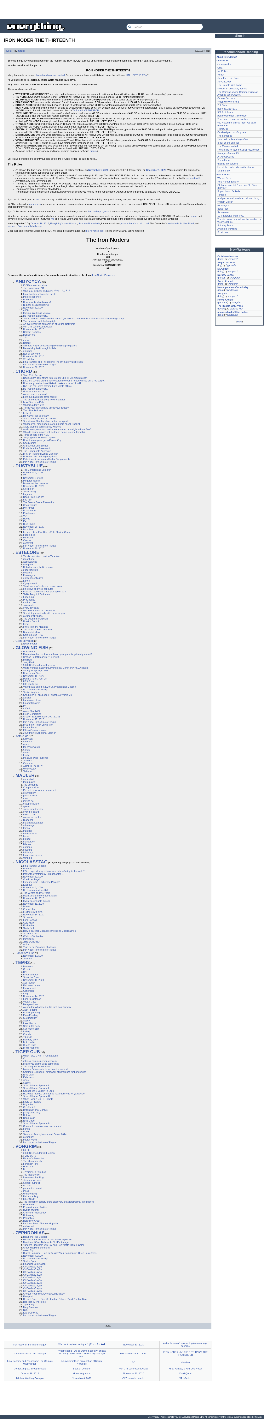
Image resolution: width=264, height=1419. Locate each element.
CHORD (23, 371)
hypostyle (231, 265)
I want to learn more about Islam (40, 895)
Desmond (28, 966)
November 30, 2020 (33, 367)
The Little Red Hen (33, 410)
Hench (220, 74)
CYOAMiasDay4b (32, 1291)
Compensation (31, 787)
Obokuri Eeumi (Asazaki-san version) (42, 1126)
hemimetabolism (32, 700)
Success (27, 760)
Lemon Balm (30, 727)
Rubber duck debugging (36, 305)
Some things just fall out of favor (39, 418)
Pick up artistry (30, 1196)
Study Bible (29, 928)
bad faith (27, 499)
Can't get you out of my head (232, 132)
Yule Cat (27, 1037)
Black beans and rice (228, 142)
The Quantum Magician (35, 618)
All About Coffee (225, 156)
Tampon (221, 195)
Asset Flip (28, 1250)
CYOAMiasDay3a (32, 1280)
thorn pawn (29, 782)
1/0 (24, 337)
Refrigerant (223, 212)
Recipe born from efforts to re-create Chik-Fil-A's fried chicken (55, 378)
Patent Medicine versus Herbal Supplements (46, 459)
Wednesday (29, 768)
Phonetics (28, 1218)
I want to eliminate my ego (36, 901)
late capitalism (30, 684)
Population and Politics (35, 1207)
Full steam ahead (32, 985)
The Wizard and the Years (36, 893)
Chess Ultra (29, 909)
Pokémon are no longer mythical (40, 456)
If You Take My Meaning (35, 627)
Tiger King (28, 1304)
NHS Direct (29, 1120)
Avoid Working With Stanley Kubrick (42, 426)
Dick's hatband (31, 1047)
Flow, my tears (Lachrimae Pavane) (41, 882)
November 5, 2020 (33, 472)
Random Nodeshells (89, 223)
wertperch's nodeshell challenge (25, 226)
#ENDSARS (29, 1155)
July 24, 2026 (224, 81)
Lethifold (27, 413)
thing (220, 259)
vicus (26, 1080)
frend (26, 624)
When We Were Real (228, 101)
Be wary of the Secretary (36, 416)
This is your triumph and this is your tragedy (46, 407)
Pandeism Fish (24, 953)
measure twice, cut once (36, 758)
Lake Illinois (29, 1023)
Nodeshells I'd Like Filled (181, 223)
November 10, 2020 (33, 898)
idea (220, 290)
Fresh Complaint (32, 714)
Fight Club (222, 129)
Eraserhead (29, 651)
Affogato (222, 293)
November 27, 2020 (33, 719)
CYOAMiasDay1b (32, 1283)
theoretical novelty (32, 855)
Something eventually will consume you (44, 613)
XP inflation (29, 359)
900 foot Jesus (225, 112)
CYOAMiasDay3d (32, 1266)
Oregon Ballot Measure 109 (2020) (41, 716)
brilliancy (28, 852)
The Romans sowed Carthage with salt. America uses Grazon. (238, 93)
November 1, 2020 (98, 170)
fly (24, 705)
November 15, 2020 (33, 676)
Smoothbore (223, 160)
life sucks (28, 1185)
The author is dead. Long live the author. (44, 399)
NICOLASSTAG (31, 861)
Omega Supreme (226, 98)
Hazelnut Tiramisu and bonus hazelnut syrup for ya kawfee (54, 1093)
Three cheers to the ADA (36, 435)
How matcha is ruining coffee (232, 139)
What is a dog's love (33, 405)
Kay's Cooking (30, 1312)
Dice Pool (28, 529)
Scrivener (28, 917)
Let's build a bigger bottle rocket (39, 397)
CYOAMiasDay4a (32, 1288)
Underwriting (30, 1193)
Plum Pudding (30, 1015)
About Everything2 (226, 57)
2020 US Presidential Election (39, 665)
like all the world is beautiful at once (236, 167)
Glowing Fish (236, 308)
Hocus (26, 518)
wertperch (233, 259)
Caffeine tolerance (227, 256)
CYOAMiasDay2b (32, 1274)
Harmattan (28, 1166)
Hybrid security (31, 1210)
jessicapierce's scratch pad (135, 223)
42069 (26, 708)
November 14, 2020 (33, 329)
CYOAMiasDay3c (32, 1277)
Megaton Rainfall (32, 480)
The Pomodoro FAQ (33, 288)
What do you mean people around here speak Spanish (52, 424)
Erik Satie (222, 105)
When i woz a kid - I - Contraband (40, 1055)
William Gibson (225, 202)
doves (26, 752)
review (221, 308)
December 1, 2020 (156, 170)
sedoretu (27, 572)
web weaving (30, 561)
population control (32, 1188)
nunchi (26, 1129)
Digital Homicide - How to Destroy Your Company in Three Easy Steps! (60, 1253)
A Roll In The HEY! (33, 766)
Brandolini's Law (32, 632)
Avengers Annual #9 (228, 153)
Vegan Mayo (29, 1001)
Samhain (28, 739)
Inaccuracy (29, 841)
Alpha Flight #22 (31, 711)
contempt (28, 543)
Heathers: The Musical (35, 1237)
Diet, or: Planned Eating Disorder (40, 453)
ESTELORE (27, 552)
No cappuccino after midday (232, 287)
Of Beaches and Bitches (35, 445)
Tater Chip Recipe (32, 375)
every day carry (31, 608)
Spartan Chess (31, 933)
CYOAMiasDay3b (32, 1285)
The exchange (30, 784)
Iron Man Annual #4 (227, 146)
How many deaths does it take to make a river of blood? (52, 383)
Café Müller (29, 922)
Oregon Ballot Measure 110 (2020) (41, 657)
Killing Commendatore (35, 730)
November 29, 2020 (33, 526)
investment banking (33, 1177)
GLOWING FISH (32, 647)
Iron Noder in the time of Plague (39, 364)
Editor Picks (223, 174)
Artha (26, 944)
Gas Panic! (29, 1107)
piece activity (30, 795)
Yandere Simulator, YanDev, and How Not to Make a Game (53, 1245)
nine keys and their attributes (38, 589)
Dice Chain (29, 524)
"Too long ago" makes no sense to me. (43, 586)
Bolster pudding (31, 1012)
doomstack (29, 779)
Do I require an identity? (35, 315)
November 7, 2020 (33, 1255)
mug (25, 993)
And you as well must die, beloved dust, (238, 198)
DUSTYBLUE (29, 465)
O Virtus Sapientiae (33, 936)
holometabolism (31, 703)
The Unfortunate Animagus (37, 451)
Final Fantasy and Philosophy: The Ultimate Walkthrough (53, 362)
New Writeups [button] (240, 249)
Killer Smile (29, 1199)
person (222, 277)
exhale (26, 749)
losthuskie (21, 736)
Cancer (27, 540)
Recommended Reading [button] (240, 52)
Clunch (27, 1034)
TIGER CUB (27, 1051)
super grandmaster (33, 809)
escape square (31, 803)
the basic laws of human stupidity (40, 1223)
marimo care (29, 602)
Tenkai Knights (31, 692)
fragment (27, 494)
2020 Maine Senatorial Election (39, 733)
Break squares (30, 974)
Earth (26, 755)
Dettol (26, 1131)
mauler (21, 51)
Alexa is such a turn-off (35, 394)
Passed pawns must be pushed (39, 790)
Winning (27, 858)
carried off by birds (33, 616)
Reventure (28, 299)
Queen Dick (29, 1045)
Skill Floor (28, 489)
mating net (28, 801)
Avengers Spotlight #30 (35, 670)
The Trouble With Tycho (229, 85)
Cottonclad (29, 991)
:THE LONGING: (31, 941)
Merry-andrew (30, 1004)
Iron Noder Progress (103, 275)
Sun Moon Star (31, 1028)
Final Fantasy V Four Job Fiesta (39, 294)
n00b (26, 310)
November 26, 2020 (33, 356)
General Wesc (24, 640)
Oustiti (26, 969)
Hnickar (27, 1115)
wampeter (28, 564)
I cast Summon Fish (33, 402)
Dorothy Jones (225, 275)
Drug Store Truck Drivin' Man (38, 724)
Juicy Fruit (28, 662)
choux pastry (224, 64)
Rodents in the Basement (36, 448)
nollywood (28, 1226)
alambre (27, 351)
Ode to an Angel (31, 879)
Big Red (27, 659)
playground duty (31, 1112)
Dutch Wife (29, 1042)
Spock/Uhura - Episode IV (36, 1123)
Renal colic (29, 1118)
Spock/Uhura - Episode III (36, 1096)
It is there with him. (33, 912)
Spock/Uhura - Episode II (36, 1088)
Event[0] (27, 884)
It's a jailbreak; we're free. (230, 215)
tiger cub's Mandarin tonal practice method (45, 1069)
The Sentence (224, 136)
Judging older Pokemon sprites (39, 437)
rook (25, 798)
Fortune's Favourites (33, 1158)
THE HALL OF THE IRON (85, 110)
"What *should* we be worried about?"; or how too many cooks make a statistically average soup (73, 318)
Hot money (29, 1215)
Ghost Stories (30, 505)
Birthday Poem (225, 225)
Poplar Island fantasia (228, 191)
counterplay (29, 793)
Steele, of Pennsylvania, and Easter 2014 (44, 1134)
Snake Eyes (29, 1261)
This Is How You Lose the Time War (41, 556)
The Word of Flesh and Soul (37, 629)
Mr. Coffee (222, 71)
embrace (27, 741)
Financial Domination (34, 1264)
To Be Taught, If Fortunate (36, 594)
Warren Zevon (224, 178)
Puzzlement (29, 513)
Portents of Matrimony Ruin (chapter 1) (43, 874)
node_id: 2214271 (227, 108)
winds (26, 744)
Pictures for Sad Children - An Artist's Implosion (47, 1239)
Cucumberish (30, 1018)
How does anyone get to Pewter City (42, 440)
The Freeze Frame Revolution (39, 502)
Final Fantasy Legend (34, 866)
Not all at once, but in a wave (38, 567)
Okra (219, 67)
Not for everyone (32, 353)
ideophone (29, 559)
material (27, 830)
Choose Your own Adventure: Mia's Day (44, 1293)
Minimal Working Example (37, 313)
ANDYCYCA (28, 281)
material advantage (33, 822)
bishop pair (29, 814)
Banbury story (30, 1039)
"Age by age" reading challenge (39, 947)
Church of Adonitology (34, 1212)
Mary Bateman (30, 1307)
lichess (27, 906)
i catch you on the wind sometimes (41, 1064)
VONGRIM (26, 1146)
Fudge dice (29, 535)
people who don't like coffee (232, 115)
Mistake (27, 844)
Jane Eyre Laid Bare (228, 78)
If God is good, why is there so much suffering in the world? (54, 871)
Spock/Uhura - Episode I (36, 1085)
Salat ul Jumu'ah (32, 1183)
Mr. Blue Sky (223, 170)
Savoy (26, 1020)
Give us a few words (33, 391)
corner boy (28, 1137)
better (26, 836)
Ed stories (222, 232)
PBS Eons (28, 681)
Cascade (28, 763)
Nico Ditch (28, 1074)
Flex (25, 521)
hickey (26, 1031)
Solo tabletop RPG (33, 635)
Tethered (27, 771)
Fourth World (30, 1139)
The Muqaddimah (32, 1161)
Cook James (29, 443)
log (219, 265)
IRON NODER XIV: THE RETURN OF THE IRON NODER (185, 1353)
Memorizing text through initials (39, 348)
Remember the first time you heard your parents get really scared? (57, 654)
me (37, 199)
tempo (26, 828)
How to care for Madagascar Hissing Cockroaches (49, 931)
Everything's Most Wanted (63, 223)
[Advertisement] (132, 9)
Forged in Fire (30, 1164)
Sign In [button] (240, 35)
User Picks (222, 60)
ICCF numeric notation (35, 285)
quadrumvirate (30, 570)
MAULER (25, 775)
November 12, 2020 (33, 486)
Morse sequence (32, 297)
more (239, 321)
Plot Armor (28, 507)
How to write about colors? (37, 302)
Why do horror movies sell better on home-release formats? (54, 432)
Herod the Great (31, 1220)
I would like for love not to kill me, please (238, 149)
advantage (28, 825)
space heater (30, 643)
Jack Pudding (30, 1010)
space (26, 806)
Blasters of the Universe (35, 483)
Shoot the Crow (31, 977)
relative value (30, 833)
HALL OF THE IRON (136, 75)
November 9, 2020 (33, 478)
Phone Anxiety (225, 299)
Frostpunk (28, 1296)
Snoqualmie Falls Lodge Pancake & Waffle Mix (47, 695)
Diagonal (28, 820)
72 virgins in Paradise (34, 1172)
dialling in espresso (227, 163)
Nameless (28, 868)
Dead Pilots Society (33, 497)
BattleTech (222, 208)
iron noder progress (98, 211)
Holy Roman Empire (228, 181)
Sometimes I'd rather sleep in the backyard (45, 421)
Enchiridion (29, 925)
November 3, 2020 (33, 876)
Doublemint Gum (32, 673)
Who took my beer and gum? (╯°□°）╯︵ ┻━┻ (46, 291)
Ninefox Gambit (31, 621)
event (8, 51)
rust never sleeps (94, 231)
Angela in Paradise (227, 229)
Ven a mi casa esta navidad (37, 326)
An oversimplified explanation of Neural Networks (49, 324)
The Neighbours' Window (36, 1066)
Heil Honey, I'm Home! (34, 1302)
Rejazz (27, 343)
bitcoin (26, 1150)
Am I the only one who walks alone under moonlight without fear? (57, 429)
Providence (29, 599)
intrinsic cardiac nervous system (40, 1061)
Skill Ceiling (29, 491)
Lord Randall (30, 920)
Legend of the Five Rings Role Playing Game (47, 532)
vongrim (236, 302)
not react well (193, 178)
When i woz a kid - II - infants (38, 1099)
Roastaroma (29, 510)
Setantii (27, 1082)
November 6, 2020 (33, 307)
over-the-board (31, 812)
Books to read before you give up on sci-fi (44, 591)
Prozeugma (29, 575)
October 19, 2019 (40, 223)
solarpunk (28, 605)
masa (26, 340)
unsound (27, 849)
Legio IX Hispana (32, 1101)
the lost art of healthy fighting (232, 88)
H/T (25, 972)
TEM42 (22, 962)
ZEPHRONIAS (30, 1232)
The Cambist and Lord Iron (37, 470)
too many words (31, 747)
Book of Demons (32, 332)
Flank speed (29, 988)
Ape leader (29, 982)
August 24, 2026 (226, 262)
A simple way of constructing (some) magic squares (50, 345)
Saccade (27, 958)
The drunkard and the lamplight (39, 321)
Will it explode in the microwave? (40, 610)
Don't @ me (29, 334)
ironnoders (35, 204)
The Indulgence (31, 1174)
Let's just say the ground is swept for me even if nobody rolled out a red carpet (63, 380)
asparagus (223, 205)
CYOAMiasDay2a (32, 1269)
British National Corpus (35, 1110)
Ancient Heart (225, 281)
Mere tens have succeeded (50, 75)
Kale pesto (28, 1077)
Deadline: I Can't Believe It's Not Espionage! (46, 1242)
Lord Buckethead (32, 999)
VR (24, 475)
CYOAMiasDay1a (32, 1272)
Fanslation (28, 537)
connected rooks (32, 817)
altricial (27, 697)
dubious (27, 847)
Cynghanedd (30, 583)
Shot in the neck (31, 1026)
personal (222, 302)
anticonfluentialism (33, 578)
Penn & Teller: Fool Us (35, 678)
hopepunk (28, 597)
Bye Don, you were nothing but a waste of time (47, 386)
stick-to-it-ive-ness (32, 1180)
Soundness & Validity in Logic (38, 1091)
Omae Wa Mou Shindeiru (36, 1247)
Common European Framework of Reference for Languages (54, 1072)
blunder (27, 839)
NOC (25, 1310)
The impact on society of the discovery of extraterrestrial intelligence (58, 1201)
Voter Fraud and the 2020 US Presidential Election (49, 687)
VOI (25, 516)
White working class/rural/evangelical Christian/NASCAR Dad (55, 668)
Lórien (26, 580)
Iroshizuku (28, 939)
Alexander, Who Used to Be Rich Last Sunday (47, 1007)
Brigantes (28, 1104)
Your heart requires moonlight (233, 119)
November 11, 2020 (33, 903)
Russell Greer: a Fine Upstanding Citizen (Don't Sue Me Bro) (55, 1299)
